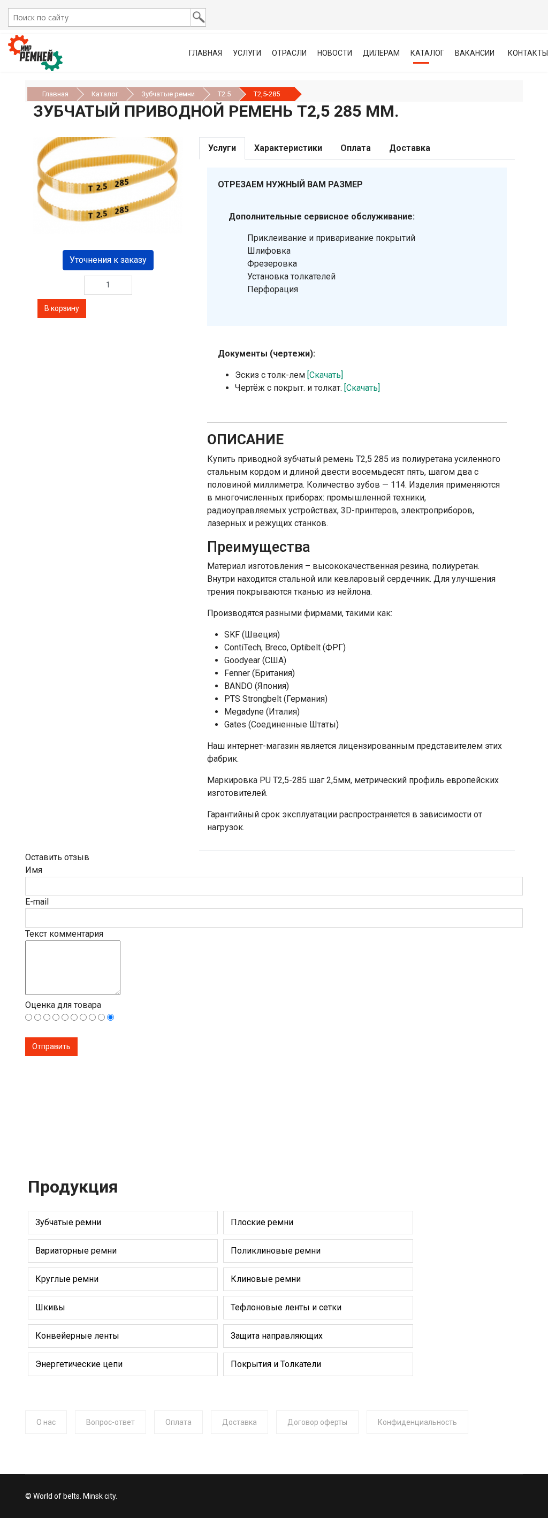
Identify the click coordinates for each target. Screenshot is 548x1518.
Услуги (247, 53)
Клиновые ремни (266, 1279)
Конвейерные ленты (77, 1336)
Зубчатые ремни (68, 1222)
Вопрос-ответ (110, 1422)
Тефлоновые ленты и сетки (286, 1307)
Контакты (528, 53)
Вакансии (474, 53)
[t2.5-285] (108, 185)
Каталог (427, 53)
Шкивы (50, 1307)
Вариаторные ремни (76, 1251)
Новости (334, 53)
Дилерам (381, 53)
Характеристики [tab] (288, 148)
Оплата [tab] (355, 148)
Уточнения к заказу (108, 260)
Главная (205, 53)
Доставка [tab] (409, 148)
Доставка (239, 1422)
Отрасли (289, 53)
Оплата (178, 1422)
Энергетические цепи (79, 1364)
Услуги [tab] (222, 148)
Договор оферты (317, 1422)
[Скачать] (325, 375)
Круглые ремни (66, 1279)
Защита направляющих (277, 1336)
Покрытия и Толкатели (276, 1364)
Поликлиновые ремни (276, 1251)
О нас (46, 1422)
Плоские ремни (262, 1222)
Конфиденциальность (417, 1422)
